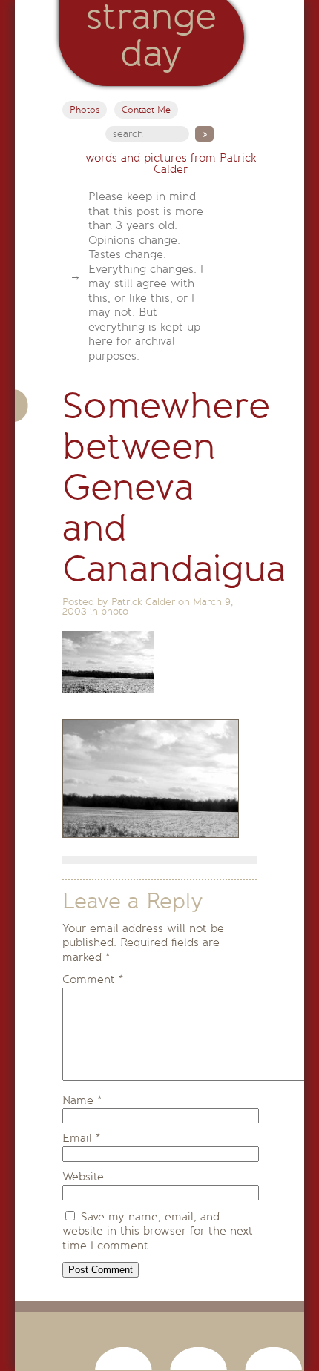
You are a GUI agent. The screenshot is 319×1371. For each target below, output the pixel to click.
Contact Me (146, 110)
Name (82, 1100)
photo (114, 611)
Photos (84, 110)
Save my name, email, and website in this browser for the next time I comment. (157, 1231)
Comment (92, 979)
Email (81, 1138)
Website (83, 1176)
